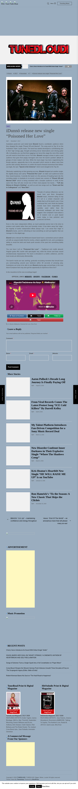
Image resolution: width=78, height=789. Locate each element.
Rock (35, 324)
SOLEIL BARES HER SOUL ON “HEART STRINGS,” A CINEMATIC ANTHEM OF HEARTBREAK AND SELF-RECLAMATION (34, 656)
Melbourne (17, 324)
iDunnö (12, 324)
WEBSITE (28, 276)
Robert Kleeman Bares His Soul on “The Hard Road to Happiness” (28, 675)
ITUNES (55, 276)
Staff (7, 141)
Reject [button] (39, 786)
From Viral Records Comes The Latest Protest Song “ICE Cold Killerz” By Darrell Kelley (49, 405)
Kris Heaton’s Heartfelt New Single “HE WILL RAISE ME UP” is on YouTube (48, 474)
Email (31, 353)
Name (8, 353)
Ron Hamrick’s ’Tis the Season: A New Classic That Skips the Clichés (50, 497)
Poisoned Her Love (25, 324)
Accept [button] (32, 786)
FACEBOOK (46, 276)
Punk (32, 324)
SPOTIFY (36, 276)
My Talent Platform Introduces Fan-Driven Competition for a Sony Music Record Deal (48, 428)
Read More (45, 786)
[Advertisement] (39, 21)
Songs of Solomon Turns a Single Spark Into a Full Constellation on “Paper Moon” (33, 663)
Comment (10, 338)
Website (55, 353)
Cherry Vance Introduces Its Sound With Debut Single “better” (26, 650)
